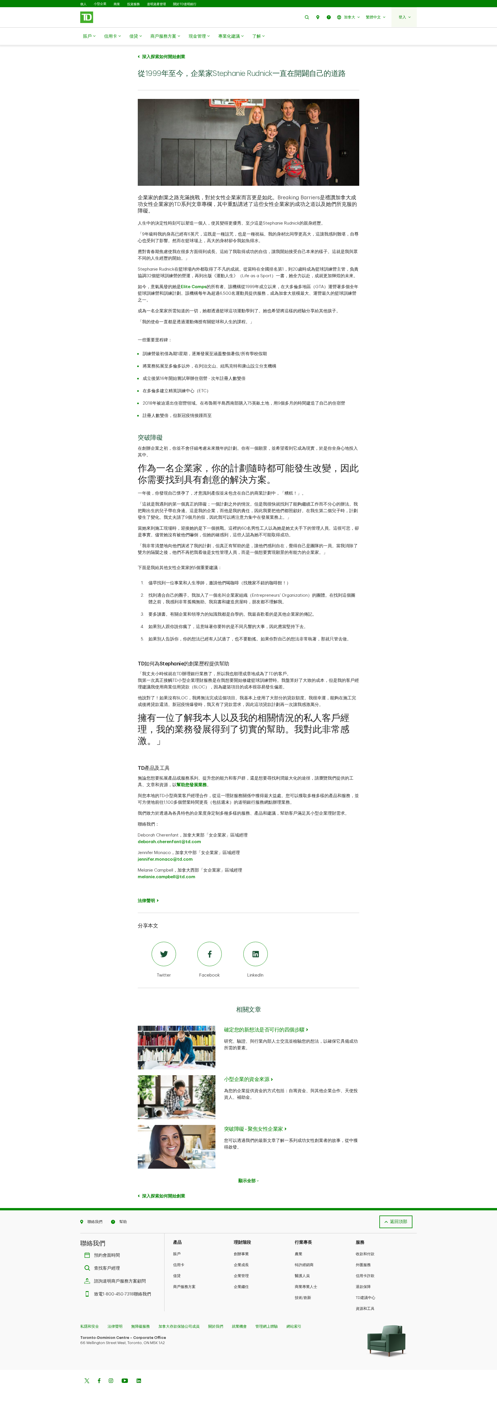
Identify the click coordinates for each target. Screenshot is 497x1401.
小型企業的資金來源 (246, 1079)
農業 (298, 1254)
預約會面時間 (107, 1255)
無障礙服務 (140, 1326)
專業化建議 (229, 36)
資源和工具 (365, 1308)
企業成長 (241, 1265)
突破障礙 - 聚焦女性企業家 (253, 1129)
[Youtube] (125, 1381)
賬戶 (87, 36)
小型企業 (100, 3)
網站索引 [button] (293, 1326)
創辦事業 (241, 1254)
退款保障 (363, 1287)
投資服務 (133, 4)
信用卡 (110, 36)
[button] (306, 17)
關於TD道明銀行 (184, 4)
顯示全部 (247, 1181)
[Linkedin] (139, 1381)
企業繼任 (241, 1287)
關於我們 (215, 1326)
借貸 (133, 36)
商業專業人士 (306, 1287)
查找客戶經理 (107, 1268)
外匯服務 (363, 1265)
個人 (83, 4)
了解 (256, 36)
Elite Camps (194, 287)
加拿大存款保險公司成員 (179, 1326)
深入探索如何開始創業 (163, 57)
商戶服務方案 (163, 36)
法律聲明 (115, 1326)
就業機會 (239, 1326)
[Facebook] (99, 1381)
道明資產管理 (156, 4)
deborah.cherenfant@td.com (169, 842)
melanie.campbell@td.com (166, 877)
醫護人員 (302, 1276)
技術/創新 (303, 1297)
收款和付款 (365, 1254)
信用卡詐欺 (365, 1276)
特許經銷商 (304, 1265)
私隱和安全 (89, 1326)
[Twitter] (87, 1381)
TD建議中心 (365, 1297)
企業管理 (241, 1276)
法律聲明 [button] (146, 901)
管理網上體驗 (266, 1326)
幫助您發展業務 (192, 785)
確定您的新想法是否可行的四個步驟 (264, 1029)
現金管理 (197, 36)
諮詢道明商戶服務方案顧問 (120, 1281)
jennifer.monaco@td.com (165, 859)
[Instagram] (111, 1381)
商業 (117, 4)
